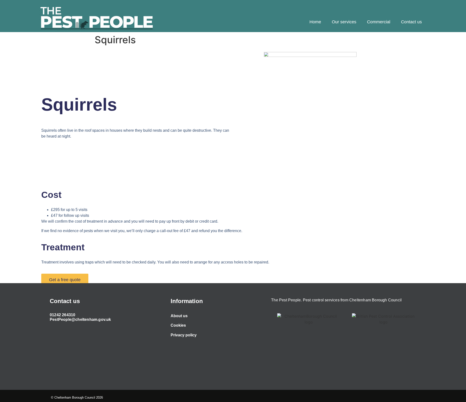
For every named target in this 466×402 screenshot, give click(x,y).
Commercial (378, 21)
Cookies (178, 325)
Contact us (411, 21)
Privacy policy (184, 335)
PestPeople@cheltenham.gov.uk (80, 319)
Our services (344, 21)
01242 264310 (62, 315)
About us (179, 316)
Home (315, 21)
